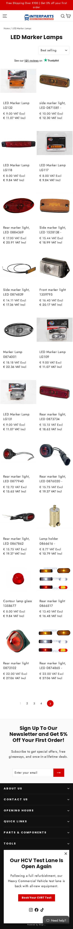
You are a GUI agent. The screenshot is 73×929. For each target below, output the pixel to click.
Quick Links (15, 821)
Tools (10, 843)
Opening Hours (19, 810)
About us (13, 788)
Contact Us (16, 799)
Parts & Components (25, 832)
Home (7, 28)
